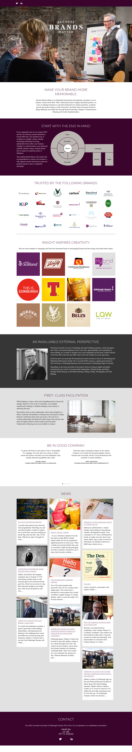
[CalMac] (78, 264)
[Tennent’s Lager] (53, 289)
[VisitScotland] (28, 264)
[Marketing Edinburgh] (28, 289)
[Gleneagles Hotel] (53, 315)
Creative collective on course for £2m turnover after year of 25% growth (97, 674)
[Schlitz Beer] (53, 264)
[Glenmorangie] (78, 289)
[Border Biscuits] (28, 315)
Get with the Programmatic (30, 522)
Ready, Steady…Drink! (60, 532)
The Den (87, 584)
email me (66, 729)
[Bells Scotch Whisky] (78, 315)
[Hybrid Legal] (103, 264)
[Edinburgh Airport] (103, 289)
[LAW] (103, 315)
